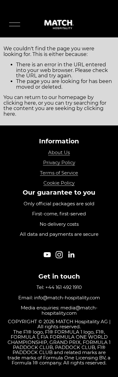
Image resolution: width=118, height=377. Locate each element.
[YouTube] (47, 254)
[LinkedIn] (71, 254)
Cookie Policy (59, 183)
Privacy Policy (59, 162)
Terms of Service (59, 172)
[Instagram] (59, 254)
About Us (59, 152)
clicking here (19, 103)
